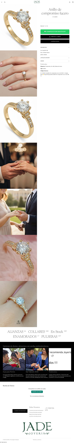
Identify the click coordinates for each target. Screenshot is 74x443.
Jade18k (7, 439)
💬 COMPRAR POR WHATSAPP (55, 31)
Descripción (43, 47)
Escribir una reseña (37, 391)
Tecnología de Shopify (14, 439)
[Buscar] (4, 2)
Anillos (45, 64)
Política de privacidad (35, 416)
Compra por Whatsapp (20, 410)
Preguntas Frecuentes (35, 414)
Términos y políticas (37, 439)
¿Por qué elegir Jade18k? (35, 412)
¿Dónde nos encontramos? (36, 410)
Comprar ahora (55, 41)
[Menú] (1, 2)
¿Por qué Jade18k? (45, 57)
